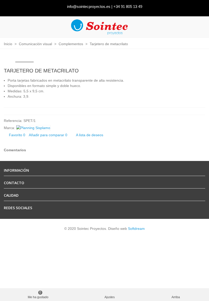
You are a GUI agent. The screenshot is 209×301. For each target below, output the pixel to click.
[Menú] (200, 27)
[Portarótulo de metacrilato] (201, 71)
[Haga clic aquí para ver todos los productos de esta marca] (33, 128)
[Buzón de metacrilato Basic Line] (193, 71)
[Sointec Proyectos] (99, 27)
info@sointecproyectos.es (88, 6)
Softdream (136, 229)
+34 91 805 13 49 (127, 6)
